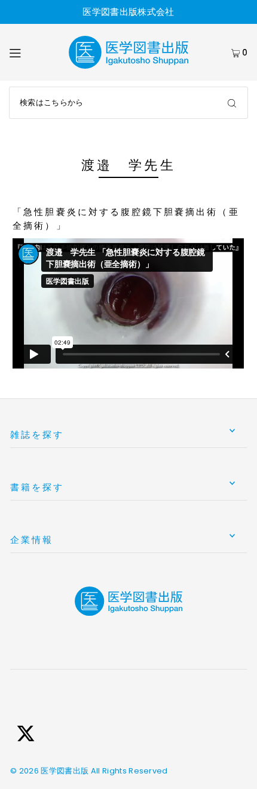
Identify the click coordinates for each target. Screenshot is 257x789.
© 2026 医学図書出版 (49, 771)
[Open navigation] (31, 52)
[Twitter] (25, 735)
